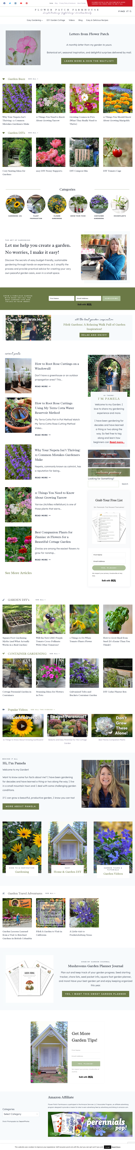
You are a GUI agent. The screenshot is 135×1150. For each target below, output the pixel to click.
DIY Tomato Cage (112, 170)
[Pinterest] (26, 3)
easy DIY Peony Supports (49, 170)
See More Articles (18, 573)
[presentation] (17, 98)
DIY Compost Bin (79, 170)
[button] (109, 527)
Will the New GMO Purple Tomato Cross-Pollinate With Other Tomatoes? (49, 641)
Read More (42, 386)
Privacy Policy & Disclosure (67, 3)
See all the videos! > (43, 709)
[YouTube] (21, 3)
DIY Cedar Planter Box (115, 691)
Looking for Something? (101, 478)
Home (51, 3)
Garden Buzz (16, 79)
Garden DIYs (16, 133)
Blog (56, 3)
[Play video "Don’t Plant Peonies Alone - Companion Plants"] (111, 725)
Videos (72, 20)
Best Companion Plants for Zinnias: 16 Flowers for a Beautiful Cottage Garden (53, 537)
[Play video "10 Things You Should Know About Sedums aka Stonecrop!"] (67, 725)
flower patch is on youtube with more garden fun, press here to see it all (108, 3)
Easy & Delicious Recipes (97, 20)
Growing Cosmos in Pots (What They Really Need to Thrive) (83, 120)
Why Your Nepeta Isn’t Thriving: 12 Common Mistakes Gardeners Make (16, 120)
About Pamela (81, 3)
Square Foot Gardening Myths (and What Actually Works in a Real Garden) (16, 641)
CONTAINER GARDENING (27, 653)
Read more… (117, 442)
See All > (33, 79)
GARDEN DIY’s (18, 600)
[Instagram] (15, 3)
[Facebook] (4, 3)
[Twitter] (10, 3)
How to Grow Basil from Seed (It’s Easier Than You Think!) (116, 641)
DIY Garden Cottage (56, 20)
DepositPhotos (24, 1121)
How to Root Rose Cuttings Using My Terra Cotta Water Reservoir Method (54, 408)
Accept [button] (107, 1147)
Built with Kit (85, 304)
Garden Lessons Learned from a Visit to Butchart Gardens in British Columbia (17, 935)
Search (125, 484)
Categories (8, 1109)
